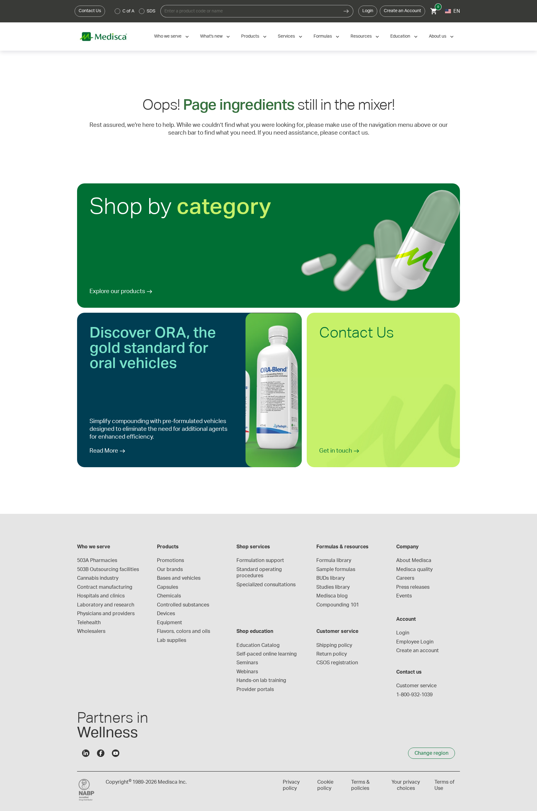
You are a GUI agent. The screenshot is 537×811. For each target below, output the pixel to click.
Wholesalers (91, 631)
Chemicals (169, 595)
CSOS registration (337, 662)
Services (286, 36)
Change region (431, 753)
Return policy (331, 654)
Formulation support (260, 560)
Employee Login (415, 641)
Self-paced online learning (266, 654)
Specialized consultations (266, 584)
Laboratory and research (105, 604)
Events (404, 595)
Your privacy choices (406, 785)
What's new (211, 36)
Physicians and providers (106, 613)
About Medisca (413, 560)
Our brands (170, 569)
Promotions (170, 560)
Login (367, 11)
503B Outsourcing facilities (108, 569)
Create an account (417, 650)
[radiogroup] (135, 11)
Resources (361, 36)
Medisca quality (414, 569)
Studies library (333, 587)
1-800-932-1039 (414, 694)
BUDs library (330, 578)
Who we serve (167, 36)
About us (437, 36)
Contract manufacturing (104, 587)
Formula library (333, 560)
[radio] (117, 11)
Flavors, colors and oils (183, 631)
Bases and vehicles (178, 578)
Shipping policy (334, 645)
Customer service (416, 685)
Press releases (412, 587)
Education (400, 36)
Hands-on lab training (261, 680)
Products (250, 36)
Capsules (167, 587)
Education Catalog (258, 645)
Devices (166, 613)
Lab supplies (171, 640)
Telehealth (89, 622)
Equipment (169, 622)
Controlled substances (183, 604)
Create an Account (402, 11)
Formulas (323, 36)
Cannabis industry (97, 578)
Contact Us (90, 11)
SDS (151, 11)
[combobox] (249, 11)
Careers (405, 578)
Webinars (247, 671)
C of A (128, 11)
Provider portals (255, 689)
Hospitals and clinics (101, 595)
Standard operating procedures (259, 572)
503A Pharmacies (97, 560)
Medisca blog (332, 595)
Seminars (247, 662)
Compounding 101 (337, 604)
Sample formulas (335, 569)
